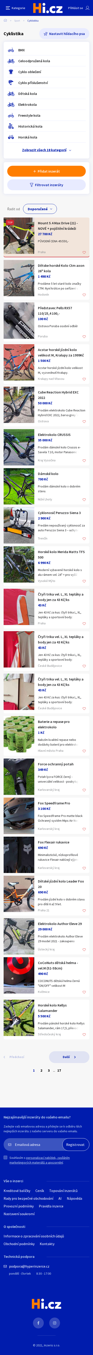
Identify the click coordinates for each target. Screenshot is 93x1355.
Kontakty (47, 1243)
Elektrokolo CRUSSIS (54, 434)
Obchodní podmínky (19, 1243)
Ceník (39, 1190)
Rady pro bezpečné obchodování (28, 1198)
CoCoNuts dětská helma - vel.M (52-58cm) (58, 965)
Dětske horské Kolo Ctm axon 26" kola (61, 268)
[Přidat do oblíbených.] (84, 253)
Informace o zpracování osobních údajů (34, 1236)
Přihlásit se (75, 8)
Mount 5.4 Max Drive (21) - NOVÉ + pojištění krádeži (58, 226)
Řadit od (13, 209)
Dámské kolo (48, 473)
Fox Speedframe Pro (54, 803)
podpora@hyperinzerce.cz (29, 1266)
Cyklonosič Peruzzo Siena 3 (59, 512)
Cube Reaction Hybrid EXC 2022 (58, 395)
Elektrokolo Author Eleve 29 (60, 923)
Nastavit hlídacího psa (67, 33)
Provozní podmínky (19, 1206)
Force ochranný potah (56, 764)
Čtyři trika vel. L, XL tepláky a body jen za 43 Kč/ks (61, 597)
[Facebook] (38, 1323)
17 (59, 1070)
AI (60, 1198)
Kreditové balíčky (17, 1190)
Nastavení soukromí (19, 1214)
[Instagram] (54, 1323)
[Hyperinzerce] (48, 8)
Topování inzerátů (63, 1190)
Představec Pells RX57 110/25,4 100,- (55, 311)
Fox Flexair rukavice (53, 842)
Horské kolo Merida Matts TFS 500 (61, 554)
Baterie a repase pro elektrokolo (54, 724)
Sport (17, 20)
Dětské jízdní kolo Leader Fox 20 (61, 884)
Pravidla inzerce (51, 1206)
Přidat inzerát (49, 171)
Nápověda (74, 1198)
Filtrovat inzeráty (49, 185)
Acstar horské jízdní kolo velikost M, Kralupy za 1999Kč (61, 352)
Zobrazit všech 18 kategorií (44, 150)
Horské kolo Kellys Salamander (52, 1008)
